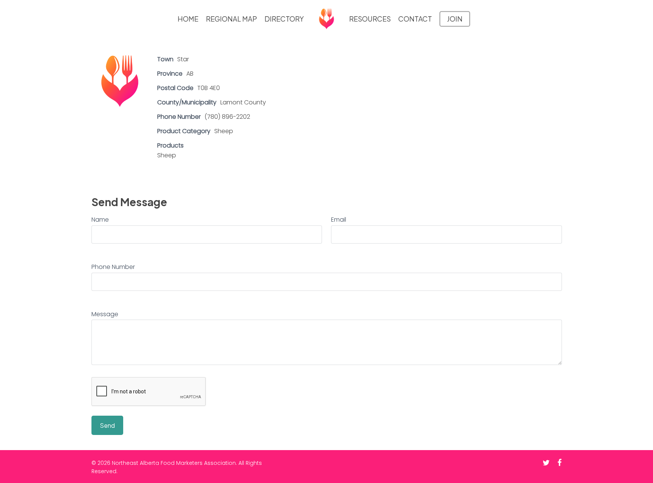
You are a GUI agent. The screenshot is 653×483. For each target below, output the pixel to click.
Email (338, 219)
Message (104, 314)
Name (100, 219)
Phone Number (113, 266)
